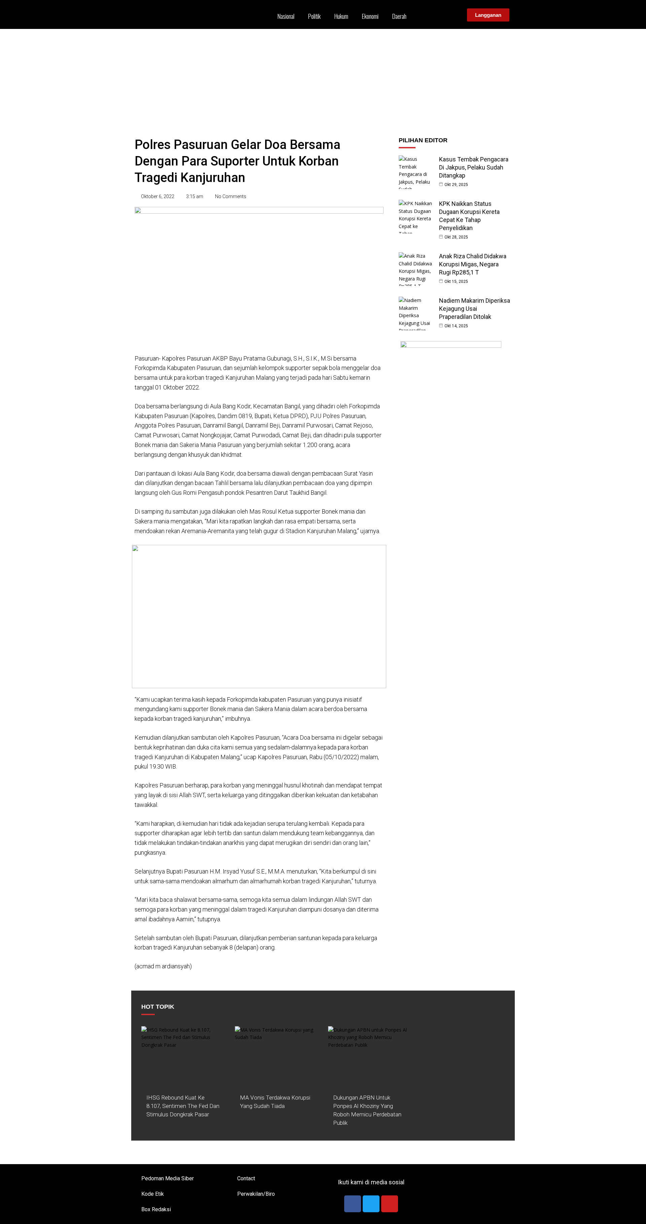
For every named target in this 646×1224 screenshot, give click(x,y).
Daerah (399, 16)
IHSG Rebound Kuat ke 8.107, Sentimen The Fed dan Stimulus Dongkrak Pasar (182, 1106)
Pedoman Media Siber (167, 1178)
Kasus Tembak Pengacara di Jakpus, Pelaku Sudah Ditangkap (473, 167)
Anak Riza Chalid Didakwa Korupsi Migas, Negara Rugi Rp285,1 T (472, 264)
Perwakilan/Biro (256, 1194)
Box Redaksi (156, 1209)
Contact (246, 1178)
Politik (314, 16)
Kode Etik (152, 1194)
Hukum (341, 16)
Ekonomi (370, 16)
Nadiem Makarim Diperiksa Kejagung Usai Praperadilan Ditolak (474, 308)
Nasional (285, 16)
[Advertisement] (323, 79)
